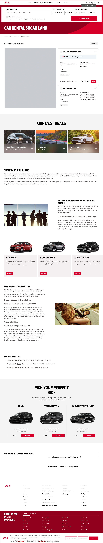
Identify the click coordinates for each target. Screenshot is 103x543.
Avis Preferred (58, 2)
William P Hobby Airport (72, 52)
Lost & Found (84, 497)
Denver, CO (64, 524)
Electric (25, 502)
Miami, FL (83, 527)
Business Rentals (48, 2)
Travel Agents (65, 488)
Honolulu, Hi (65, 530)
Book (30, 2)
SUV (24, 491)
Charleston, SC (45, 521)
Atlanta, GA (25, 524)
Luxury (24, 505)
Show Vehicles (84, 18)
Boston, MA (25, 530)
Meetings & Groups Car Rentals (49, 505)
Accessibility (84, 505)
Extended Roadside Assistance (49, 502)
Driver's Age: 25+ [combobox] (10, 19)
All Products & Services (47, 488)
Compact (25, 497)
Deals (65, 2)
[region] (51, 538)
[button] (39, 74)
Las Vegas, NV (84, 521)
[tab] (26, 514)
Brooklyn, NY (45, 518)
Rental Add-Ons (46, 494)
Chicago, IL (45, 527)
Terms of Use (42, 541)
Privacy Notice (20, 541)
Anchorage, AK (26, 521)
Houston (19, 360)
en (86, 2)
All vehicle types (27, 488)
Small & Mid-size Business (68, 491)
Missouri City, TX (69, 88)
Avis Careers (84, 502)
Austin (19, 364)
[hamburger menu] (98, 2)
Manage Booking (38, 2)
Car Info (14, 435)
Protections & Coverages (48, 491)
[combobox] (30, 13)
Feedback (83, 499)
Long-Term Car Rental (47, 497)
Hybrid (24, 499)
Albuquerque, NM (27, 518)
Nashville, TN (84, 530)
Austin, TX (25, 527)
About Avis (83, 488)
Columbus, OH (65, 518)
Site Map (83, 494)
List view (93, 43)
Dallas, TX (64, 521)
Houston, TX (84, 518)
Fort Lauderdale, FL (66, 527)
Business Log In (65, 494)
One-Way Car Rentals (47, 499)
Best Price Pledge (85, 491)
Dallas (19, 367)
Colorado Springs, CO (47, 530)
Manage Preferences (71, 538)
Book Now (9, 273)
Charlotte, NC (45, 524)
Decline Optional (83, 538)
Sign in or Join (92, 2)
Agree (93, 538)
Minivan (25, 494)
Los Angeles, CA (85, 524)
